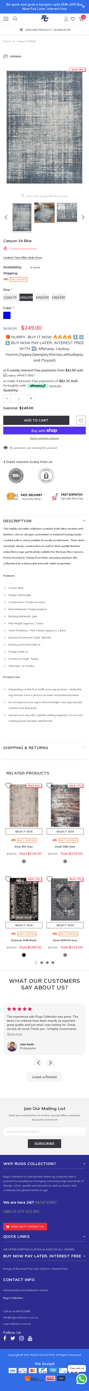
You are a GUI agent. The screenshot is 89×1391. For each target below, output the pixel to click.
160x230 (26, 297)
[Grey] (23, 861)
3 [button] (47, 962)
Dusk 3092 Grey (65, 846)
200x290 (42, 297)
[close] (83, 7)
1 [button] (36, 962)
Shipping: (10, 273)
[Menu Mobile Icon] (5, 18)
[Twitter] (12, 1338)
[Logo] (44, 17)
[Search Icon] (15, 19)
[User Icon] (66, 19)
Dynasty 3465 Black (23, 940)
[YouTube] (30, 1338)
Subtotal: (10, 408)
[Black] (23, 955)
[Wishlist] (73, 19)
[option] (44, 30)
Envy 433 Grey (24, 846)
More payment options (44, 438)
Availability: (12, 267)
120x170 (10, 297)
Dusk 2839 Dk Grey (65, 940)
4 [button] (53, 962)
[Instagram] (21, 1338)
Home (7, 41)
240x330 (58, 297)
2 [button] (41, 962)
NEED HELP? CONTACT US (27, 1226)
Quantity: (10, 390)
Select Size (24, 831)
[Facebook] (4, 1338)
